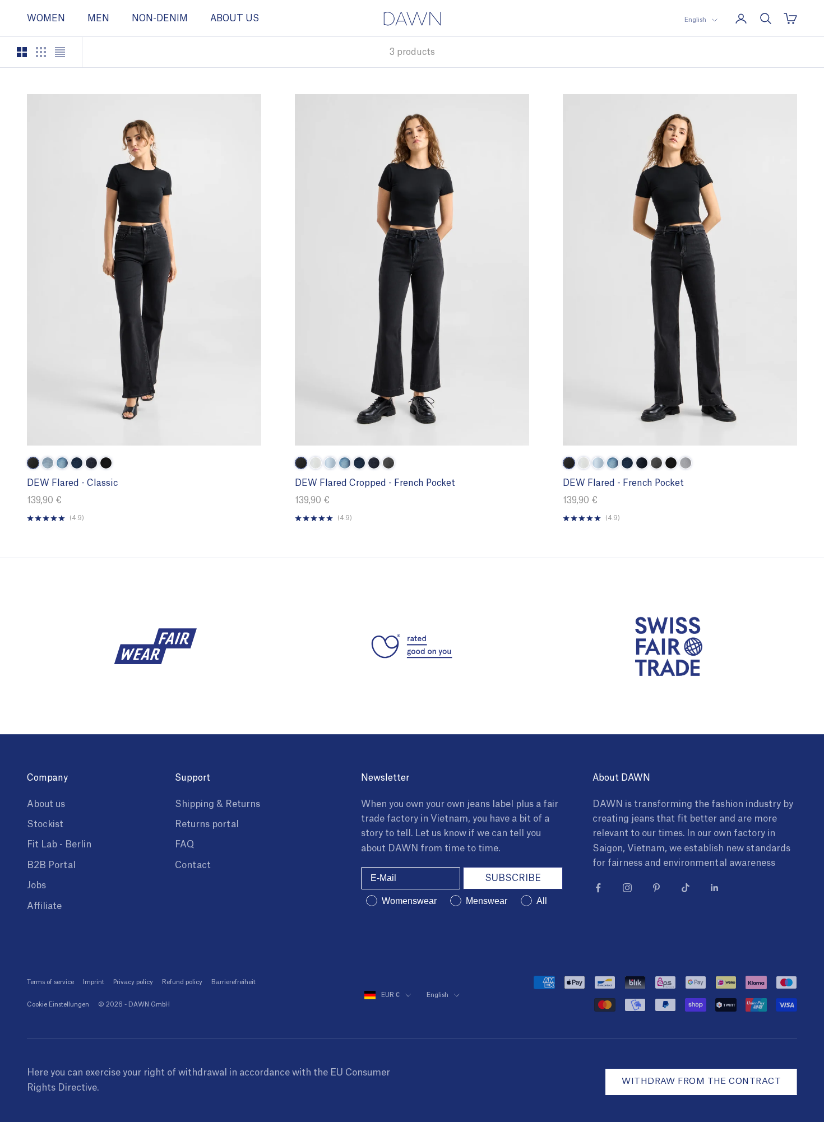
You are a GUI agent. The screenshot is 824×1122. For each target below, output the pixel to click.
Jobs (36, 885)
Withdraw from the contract (701, 1081)
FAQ (184, 844)
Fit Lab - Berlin (59, 844)
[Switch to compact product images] (60, 52)
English (695, 20)
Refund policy (182, 982)
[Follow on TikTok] (685, 887)
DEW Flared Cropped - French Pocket (375, 483)
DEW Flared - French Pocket (623, 483)
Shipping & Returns (217, 804)
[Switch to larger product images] (22, 52)
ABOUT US (234, 18)
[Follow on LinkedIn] (714, 887)
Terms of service (50, 982)
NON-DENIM (160, 18)
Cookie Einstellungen (58, 1005)
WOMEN (46, 18)
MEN (98, 18)
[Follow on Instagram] (627, 887)
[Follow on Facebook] (598, 887)
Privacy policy (133, 982)
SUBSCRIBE (513, 878)
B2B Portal (51, 865)
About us (46, 804)
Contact (193, 865)
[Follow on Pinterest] (656, 887)
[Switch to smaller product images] (41, 52)
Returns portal (207, 824)
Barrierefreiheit (233, 982)
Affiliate (44, 906)
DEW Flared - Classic (72, 483)
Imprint (93, 982)
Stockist (45, 824)
